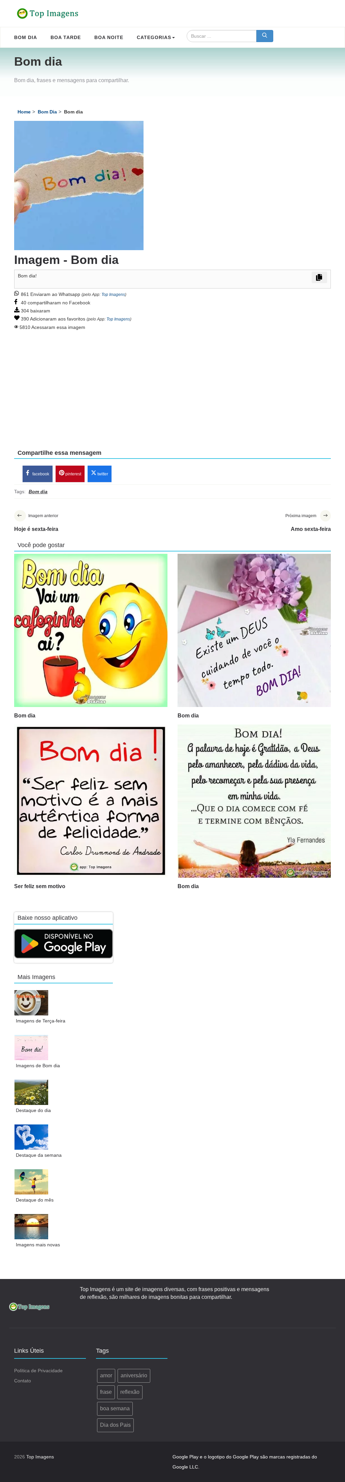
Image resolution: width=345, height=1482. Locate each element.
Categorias (154, 37)
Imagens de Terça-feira (40, 1020)
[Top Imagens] (48, 13)
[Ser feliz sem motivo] (90, 801)
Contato (22, 1380)
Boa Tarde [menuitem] (66, 37)
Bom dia (24, 715)
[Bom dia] (90, 630)
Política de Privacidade (38, 1370)
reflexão (129, 1392)
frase (106, 1392)
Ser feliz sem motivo (39, 886)
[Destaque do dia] (31, 1092)
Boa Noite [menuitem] (108, 37)
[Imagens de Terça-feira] (31, 1002)
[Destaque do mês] (31, 1181)
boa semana (115, 1408)
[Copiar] (319, 277)
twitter (102, 474)
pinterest (72, 474)
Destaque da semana (39, 1155)
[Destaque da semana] (31, 1137)
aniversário (134, 1375)
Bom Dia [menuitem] (25, 37)
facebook (40, 474)
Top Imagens (113, 294)
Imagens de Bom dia (38, 1065)
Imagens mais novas (38, 1244)
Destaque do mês (35, 1200)
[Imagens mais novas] (31, 1226)
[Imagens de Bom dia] (31, 1047)
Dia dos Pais (115, 1425)
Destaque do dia (33, 1110)
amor (106, 1375)
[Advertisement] (172, 385)
